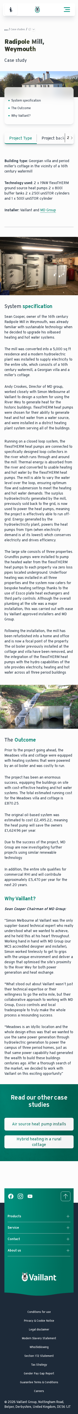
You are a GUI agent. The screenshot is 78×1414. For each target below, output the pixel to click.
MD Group (48, 210)
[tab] (20, 138)
